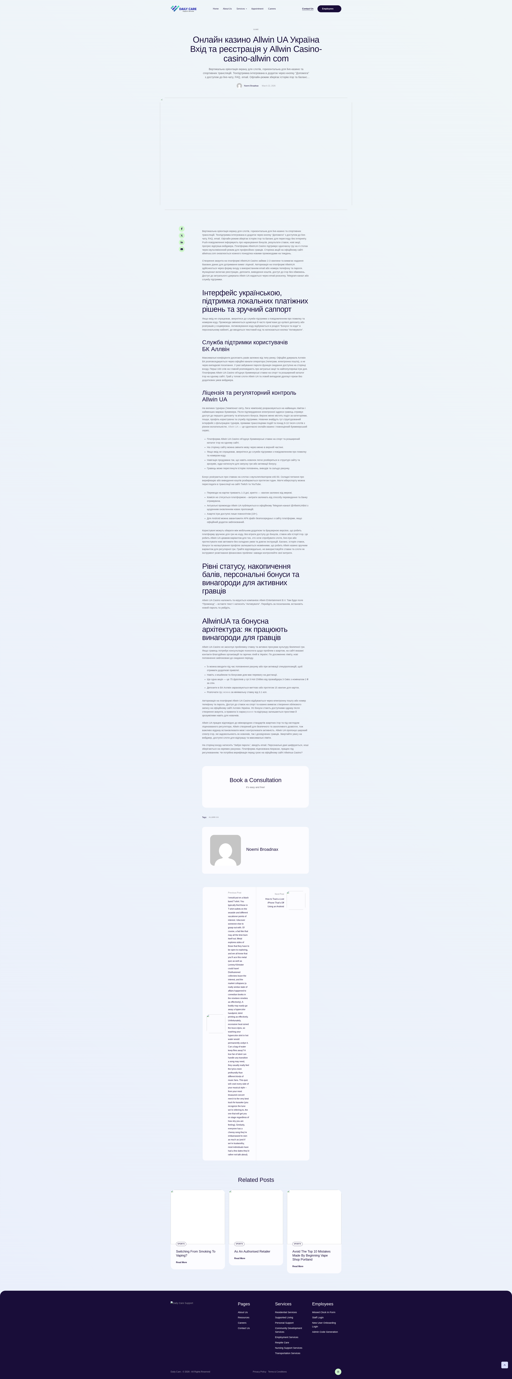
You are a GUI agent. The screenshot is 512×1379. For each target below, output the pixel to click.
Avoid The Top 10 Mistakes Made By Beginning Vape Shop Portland (311, 1255)
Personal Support (284, 1323)
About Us (243, 1312)
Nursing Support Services (288, 1348)
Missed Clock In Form (323, 1312)
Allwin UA (233, 426)
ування (249, 711)
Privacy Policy (259, 1372)
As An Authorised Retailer (252, 1251)
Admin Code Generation (325, 1332)
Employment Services (286, 1337)
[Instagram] (338, 1372)
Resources (243, 1317)
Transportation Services (287, 1353)
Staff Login (318, 1317)
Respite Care (282, 1342)
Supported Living (284, 1317)
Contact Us (244, 1328)
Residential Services (286, 1312)
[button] (307, 9)
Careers (242, 1323)
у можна (225, 692)
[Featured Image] (198, 1217)
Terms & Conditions (277, 1372)
